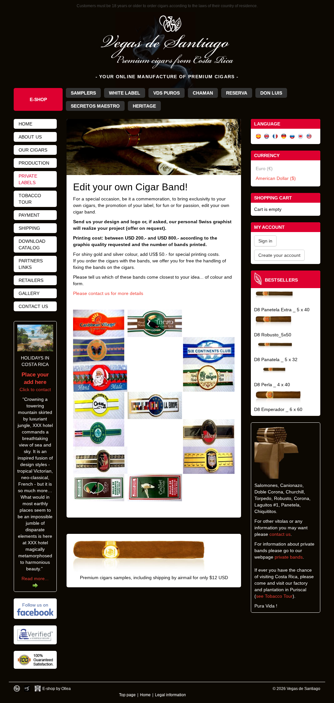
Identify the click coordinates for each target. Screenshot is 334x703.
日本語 (300, 136)
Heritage (144, 106)
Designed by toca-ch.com (17, 688)
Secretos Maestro (95, 106)
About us (30, 136)
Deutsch (284, 136)
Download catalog (32, 244)
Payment (29, 215)
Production (34, 163)
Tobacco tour (30, 199)
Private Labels (28, 179)
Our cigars (33, 150)
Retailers (31, 280)
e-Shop (38, 99)
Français (275, 136)
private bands (289, 557)
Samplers (83, 92)
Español (258, 136)
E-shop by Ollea (56, 688)
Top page (127, 695)
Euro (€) (264, 168)
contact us (280, 534)
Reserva (236, 92)
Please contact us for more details (108, 293)
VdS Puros (166, 92)
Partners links (31, 264)
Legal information (170, 695)
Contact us (33, 306)
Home (25, 123)
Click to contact (35, 382)
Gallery (29, 293)
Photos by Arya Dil (27, 688)
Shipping (29, 228)
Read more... (35, 578)
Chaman (203, 92)
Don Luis (271, 92)
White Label (124, 92)
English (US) (309, 136)
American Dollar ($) (276, 178)
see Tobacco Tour (274, 596)
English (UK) (267, 136)
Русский (292, 136)
